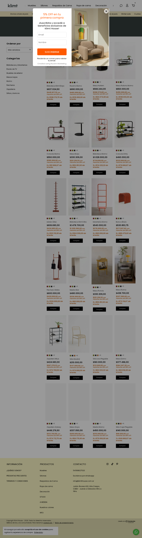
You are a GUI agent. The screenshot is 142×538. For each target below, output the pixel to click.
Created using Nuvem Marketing (51, 63)
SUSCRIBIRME (52, 52)
